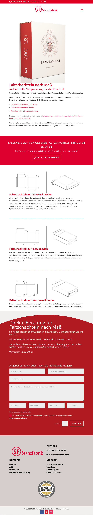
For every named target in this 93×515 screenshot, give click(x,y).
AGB (11, 467)
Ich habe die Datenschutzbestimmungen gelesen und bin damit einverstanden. (41, 416)
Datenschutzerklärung (18, 418)
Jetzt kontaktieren (46, 157)
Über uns (13, 464)
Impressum (14, 469)
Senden (76, 423)
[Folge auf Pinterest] (46, 512)
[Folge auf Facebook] (42, 512)
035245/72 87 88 (16, 2)
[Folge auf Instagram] (51, 512)
